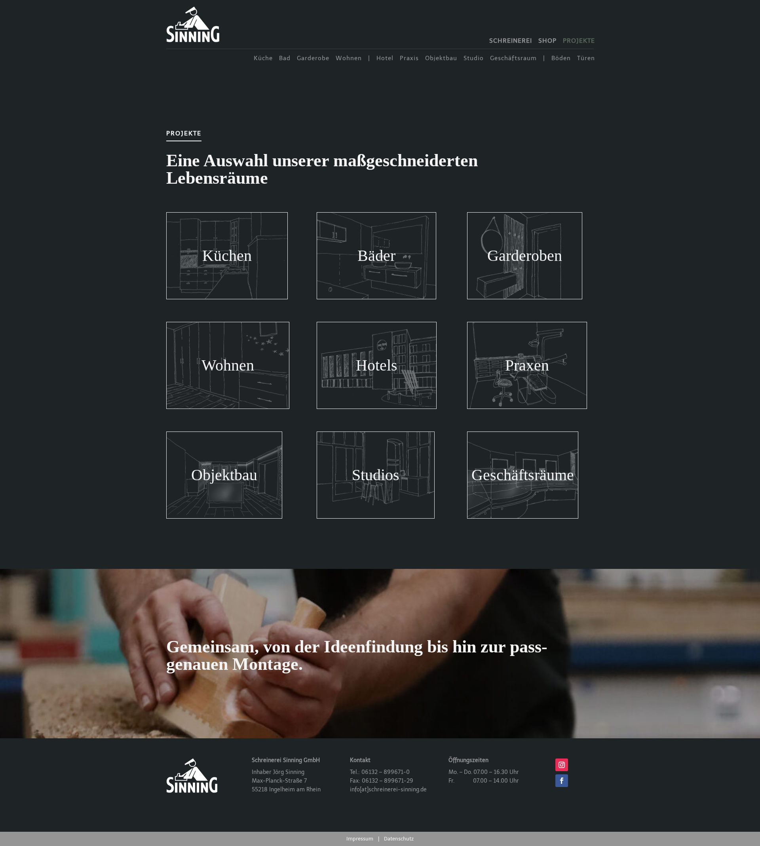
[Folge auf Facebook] (561, 780)
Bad (285, 58)
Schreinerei (510, 41)
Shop (547, 41)
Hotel (384, 58)
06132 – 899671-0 (385, 772)
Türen (586, 58)
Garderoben (524, 255)
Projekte (579, 41)
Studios (375, 475)
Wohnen (349, 58)
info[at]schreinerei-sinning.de (388, 789)
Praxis (409, 58)
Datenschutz (399, 839)
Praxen (527, 365)
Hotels (376, 365)
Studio (474, 58)
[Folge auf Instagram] (561, 765)
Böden (561, 58)
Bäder (376, 255)
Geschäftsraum (513, 58)
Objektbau (441, 58)
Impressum (359, 839)
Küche (263, 58)
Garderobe (313, 58)
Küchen (227, 255)
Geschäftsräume (522, 475)
